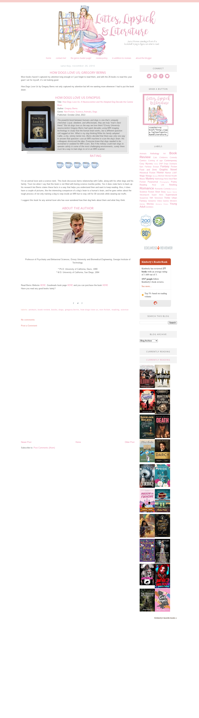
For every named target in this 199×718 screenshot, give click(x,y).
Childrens (163, 157)
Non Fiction (105, 310)
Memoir (161, 176)
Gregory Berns (71, 108)
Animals (87, 112)
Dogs (95, 112)
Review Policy (101, 58)
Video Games (163, 201)
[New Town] (147, 584)
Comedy (173, 157)
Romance (147, 188)
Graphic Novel (168, 169)
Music (142, 179)
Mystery (150, 178)
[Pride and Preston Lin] (162, 486)
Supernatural (171, 195)
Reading (115, 310)
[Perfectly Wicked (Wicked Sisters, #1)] (147, 561)
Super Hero (157, 195)
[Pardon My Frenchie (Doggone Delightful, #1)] (147, 511)
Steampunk (144, 195)
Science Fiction (147, 192)
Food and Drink (148, 170)
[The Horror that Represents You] (147, 611)
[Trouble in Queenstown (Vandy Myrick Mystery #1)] (162, 511)
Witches (150, 204)
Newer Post (26, 442)
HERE (43, 285)
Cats (155, 157)
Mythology (159, 179)
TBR (151, 198)
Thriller (167, 198)
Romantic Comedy (163, 189)
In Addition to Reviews (121, 58)
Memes (155, 176)
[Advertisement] (77, 417)
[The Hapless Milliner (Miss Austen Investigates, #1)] (147, 461)
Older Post (129, 442)
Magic (142, 176)
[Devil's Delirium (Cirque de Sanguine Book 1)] (162, 587)
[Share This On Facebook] (73, 304)
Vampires (152, 201)
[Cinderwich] (147, 487)
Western (173, 201)
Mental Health (171, 176)
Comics (143, 160)
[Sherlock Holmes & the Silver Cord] (147, 438)
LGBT (174, 173)
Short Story (160, 192)
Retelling (173, 185)
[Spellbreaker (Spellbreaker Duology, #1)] (162, 387)
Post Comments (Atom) (44, 448)
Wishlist (142, 204)
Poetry (174, 182)
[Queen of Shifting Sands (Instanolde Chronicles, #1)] (147, 537)
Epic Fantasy (145, 167)
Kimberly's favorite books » (165, 618)
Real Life (158, 185)
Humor (168, 172)
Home (48, 58)
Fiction (174, 166)
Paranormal (153, 182)
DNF (161, 164)
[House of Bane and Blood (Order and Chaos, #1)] (162, 536)
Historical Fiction (147, 172)
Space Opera (172, 192)
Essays (156, 167)
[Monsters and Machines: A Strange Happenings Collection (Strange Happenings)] (162, 413)
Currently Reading (158, 360)
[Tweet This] (78, 304)
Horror (160, 172)
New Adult (168, 179)
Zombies (149, 207)
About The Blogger (144, 58)
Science (79, 112)
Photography (164, 182)
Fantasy (164, 166)
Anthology (154, 153)
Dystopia (173, 164)
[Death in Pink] (162, 437)
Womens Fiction (162, 204)
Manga (149, 176)
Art (164, 154)
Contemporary (170, 160)
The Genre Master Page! (81, 58)
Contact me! (61, 58)
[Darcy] (162, 462)
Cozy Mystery (146, 163)
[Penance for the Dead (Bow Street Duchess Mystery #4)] (162, 562)
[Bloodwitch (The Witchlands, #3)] (147, 387)
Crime (156, 164)
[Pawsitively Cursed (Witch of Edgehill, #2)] (147, 412)
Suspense (144, 198)
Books (54, 310)
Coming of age (155, 161)
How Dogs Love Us (89, 310)
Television (158, 198)
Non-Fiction (69, 112)
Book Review (44, 310)
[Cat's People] (162, 611)
